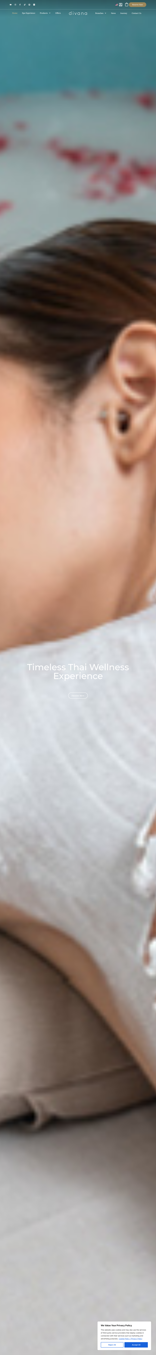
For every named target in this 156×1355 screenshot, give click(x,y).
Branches (99, 13)
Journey (123, 13)
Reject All (112, 1345)
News (113, 13)
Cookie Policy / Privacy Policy (130, 1339)
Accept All (136, 1345)
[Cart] (126, 4)
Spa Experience (28, 13)
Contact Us (136, 13)
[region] (124, 1335)
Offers (58, 13)
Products (44, 13)
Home (14, 13)
